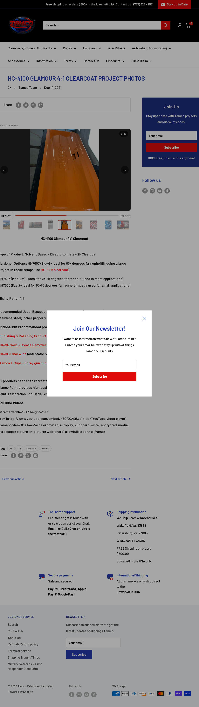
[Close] (144, 318)
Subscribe (99, 376)
